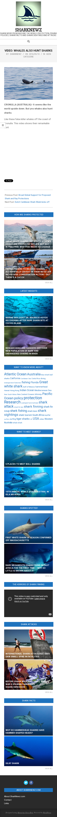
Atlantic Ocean (15, 374)
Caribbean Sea (26, 379)
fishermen (17, 383)
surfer (47, 415)
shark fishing (18, 410)
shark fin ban (18, 407)
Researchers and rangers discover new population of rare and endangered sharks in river (26, 351)
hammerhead (41, 387)
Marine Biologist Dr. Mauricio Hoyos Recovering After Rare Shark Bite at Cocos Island (27, 320)
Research (12, 402)
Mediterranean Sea (43, 390)
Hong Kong (14, 390)
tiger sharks (23, 418)
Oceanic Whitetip (35, 394)
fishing (26, 382)
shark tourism (25, 415)
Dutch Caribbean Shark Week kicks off (32, 202)
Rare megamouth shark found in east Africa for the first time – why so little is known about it (27, 568)
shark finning (33, 406)
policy (18, 398)
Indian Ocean (27, 390)
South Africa (38, 415)
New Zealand (22, 394)
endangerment (9, 383)
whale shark (17, 423)
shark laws (32, 411)
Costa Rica (36, 379)
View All (49, 283)
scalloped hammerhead (29, 403)
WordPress (47, 812)
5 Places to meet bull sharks (23, 464)
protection (33, 398)
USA (36, 419)
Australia (34, 374)
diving (43, 378)
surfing (13, 419)
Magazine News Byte (25, 812)
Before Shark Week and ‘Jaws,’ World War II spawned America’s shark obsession (27, 684)
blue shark (45, 375)
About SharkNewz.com (14, 796)
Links (6, 803)
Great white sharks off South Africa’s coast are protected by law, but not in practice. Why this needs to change (28, 244)
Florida (35, 382)
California (15, 378)
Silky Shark (12, 763)
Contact (7, 800)
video (42, 419)
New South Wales (10, 394)
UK (31, 419)
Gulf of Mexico (29, 387)
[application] (28, 603)
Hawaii (7, 390)
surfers (6, 419)
